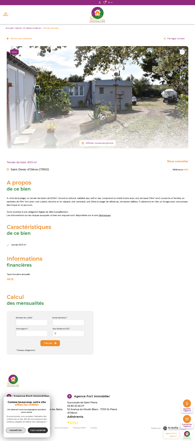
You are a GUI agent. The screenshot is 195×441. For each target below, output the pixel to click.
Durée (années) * (59, 317)
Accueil (9, 28)
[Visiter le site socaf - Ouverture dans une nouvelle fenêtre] (73, 422)
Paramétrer (16, 430)
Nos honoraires (61, 428)
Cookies (93, 428)
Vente (18, 28)
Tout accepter (37, 430)
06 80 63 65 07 (75, 406)
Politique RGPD (79, 428)
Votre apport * (22, 328)
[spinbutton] (68, 333)
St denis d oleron (32, 28)
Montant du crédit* (24, 317)
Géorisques (105, 215)
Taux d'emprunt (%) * (61, 328)
